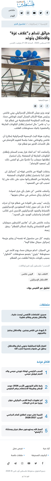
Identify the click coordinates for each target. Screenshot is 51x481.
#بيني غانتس (27, 273)
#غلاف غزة (43, 273)
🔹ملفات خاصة (18, 455)
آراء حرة (46, 448)
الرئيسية (43, 23)
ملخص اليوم (11, 13)
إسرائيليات (32, 23)
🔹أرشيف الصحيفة (41, 455)
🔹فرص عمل (19, 448)
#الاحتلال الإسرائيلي (39, 279)
